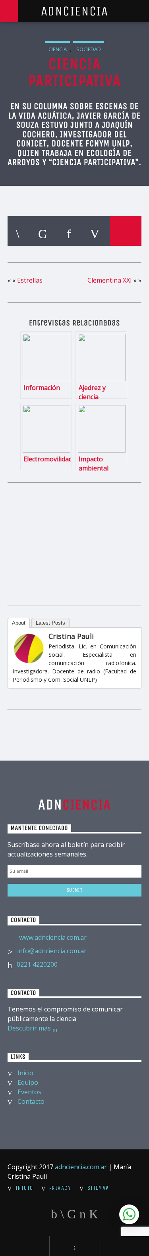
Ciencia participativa (74, 72)
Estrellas (30, 280)
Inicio (25, 1073)
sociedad (88, 49)
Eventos (29, 1092)
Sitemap (98, 1188)
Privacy (60, 1188)
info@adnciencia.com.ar (52, 950)
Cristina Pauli (71, 636)
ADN (74, 804)
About (18, 623)
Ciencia (57, 49)
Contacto (31, 1101)
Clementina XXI (109, 280)
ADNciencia (74, 11)
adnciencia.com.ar (81, 1166)
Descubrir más (30, 1028)
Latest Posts (50, 623)
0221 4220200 (37, 964)
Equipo (27, 1082)
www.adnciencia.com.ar (53, 937)
